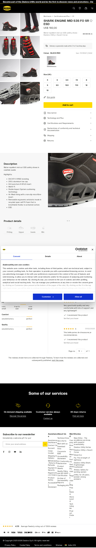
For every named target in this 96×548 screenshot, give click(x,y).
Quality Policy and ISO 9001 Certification (62, 473)
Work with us (62, 444)
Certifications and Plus (62, 16)
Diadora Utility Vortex (82, 447)
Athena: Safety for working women (81, 471)
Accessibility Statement (62, 457)
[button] (74, 8)
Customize (46, 297)
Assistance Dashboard (52, 441)
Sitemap (59, 545)
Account (51, 448)
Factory (71, 460)
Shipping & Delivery (52, 457)
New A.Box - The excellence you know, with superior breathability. (82, 441)
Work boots (47, 16)
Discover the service (18, 416)
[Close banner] (92, 249)
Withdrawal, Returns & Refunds (52, 463)
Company (71, 441)
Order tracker (51, 452)
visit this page (58, 360)
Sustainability (71, 466)
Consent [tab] (16, 256)
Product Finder (71, 514)
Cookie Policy (25, 545)
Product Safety (51, 479)
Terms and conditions (43, 545)
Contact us (47, 418)
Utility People (71, 474)
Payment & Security (52, 469)
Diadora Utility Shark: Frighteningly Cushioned (82, 465)
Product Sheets (60, 467)
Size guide (51, 97)
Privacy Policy (10, 545)
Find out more (78, 416)
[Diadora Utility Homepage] (7, 8)
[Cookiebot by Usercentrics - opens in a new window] (77, 249)
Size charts (61, 441)
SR (73, 16)
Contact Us (52, 445)
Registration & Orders (52, 474)
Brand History (71, 448)
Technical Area (63, 438)
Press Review (71, 491)
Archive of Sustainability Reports (62, 480)
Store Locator (71, 499)
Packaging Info (63, 485)
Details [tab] (48, 256)
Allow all (78, 297)
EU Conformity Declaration (63, 462)
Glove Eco (78, 455)
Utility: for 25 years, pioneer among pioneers (82, 477)
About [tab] (79, 256)
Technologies (71, 506)
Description (52, 113)
